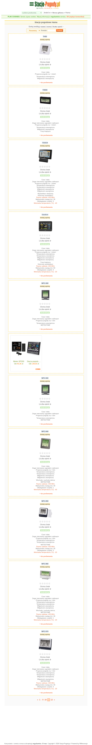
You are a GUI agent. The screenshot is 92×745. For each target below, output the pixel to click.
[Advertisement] (46, 723)
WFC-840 (45, 431)
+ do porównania (46, 82)
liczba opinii (57, 27)
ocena (49, 27)
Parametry (33, 30)
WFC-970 (45, 631)
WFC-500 (45, 378)
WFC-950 (45, 501)
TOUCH (45, 143)
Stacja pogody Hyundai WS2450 (34, 361)
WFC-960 (45, 564)
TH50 (45, 36)
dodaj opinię (45, 39)
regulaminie (55, 17)
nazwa (43, 27)
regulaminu (37, 743)
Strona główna (58, 13)
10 (46, 700)
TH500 (45, 90)
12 (52, 700)
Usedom (45, 214)
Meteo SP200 (18, 361)
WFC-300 (45, 283)
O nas (44, 743)
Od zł (18, 364)
